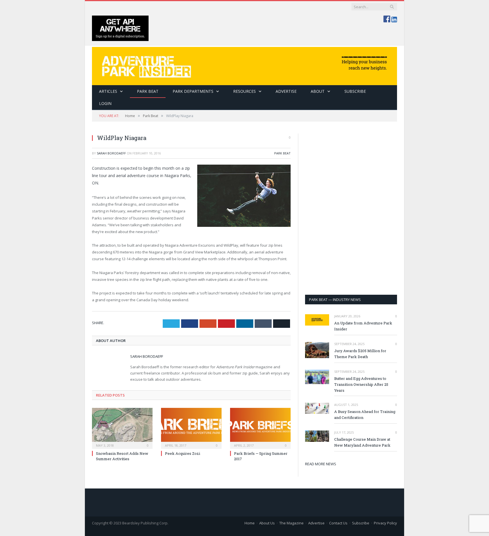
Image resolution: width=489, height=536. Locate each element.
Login (105, 103)
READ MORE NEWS (320, 463)
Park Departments (193, 91)
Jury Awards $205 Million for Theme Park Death (360, 353)
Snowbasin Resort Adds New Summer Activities (122, 456)
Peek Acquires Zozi (182, 453)
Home (249, 523)
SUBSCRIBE (355, 91)
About (318, 91)
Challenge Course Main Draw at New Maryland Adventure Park (362, 442)
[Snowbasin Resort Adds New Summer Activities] (122, 427)
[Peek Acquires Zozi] (191, 427)
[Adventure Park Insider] (244, 64)
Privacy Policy (385, 523)
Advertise (286, 91)
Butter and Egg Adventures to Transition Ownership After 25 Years (361, 384)
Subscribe (360, 523)
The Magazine (291, 523)
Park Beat (147, 91)
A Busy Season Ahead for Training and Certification (364, 414)
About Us (267, 523)
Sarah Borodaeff (111, 153)
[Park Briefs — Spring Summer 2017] (260, 427)
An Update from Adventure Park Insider (363, 325)
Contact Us (338, 523)
